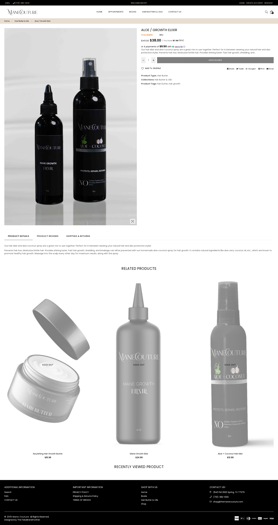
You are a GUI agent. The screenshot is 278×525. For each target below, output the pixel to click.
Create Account (254, 3)
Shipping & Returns (78, 236)
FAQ (6, 496)
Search (7, 492)
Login (242, 3)
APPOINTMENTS (116, 11)
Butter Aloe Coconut (230, 453)
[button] (207, 46)
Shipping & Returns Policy (85, 496)
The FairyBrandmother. (28, 519)
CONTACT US (174, 11)
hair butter (162, 83)
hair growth (174, 83)
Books (132, 11)
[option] (70, 126)
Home (7, 21)
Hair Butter (162, 75)
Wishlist (268, 3)
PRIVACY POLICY (81, 492)
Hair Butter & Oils (22, 21)
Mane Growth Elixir (48, 453)
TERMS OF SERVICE (82, 500)
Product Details (18, 236)
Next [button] (276, 361)
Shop (143, 503)
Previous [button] (2, 361)
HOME (100, 11)
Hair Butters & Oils (152, 11)
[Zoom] (132, 221)
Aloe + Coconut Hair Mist (139, 453)
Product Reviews (47, 236)
